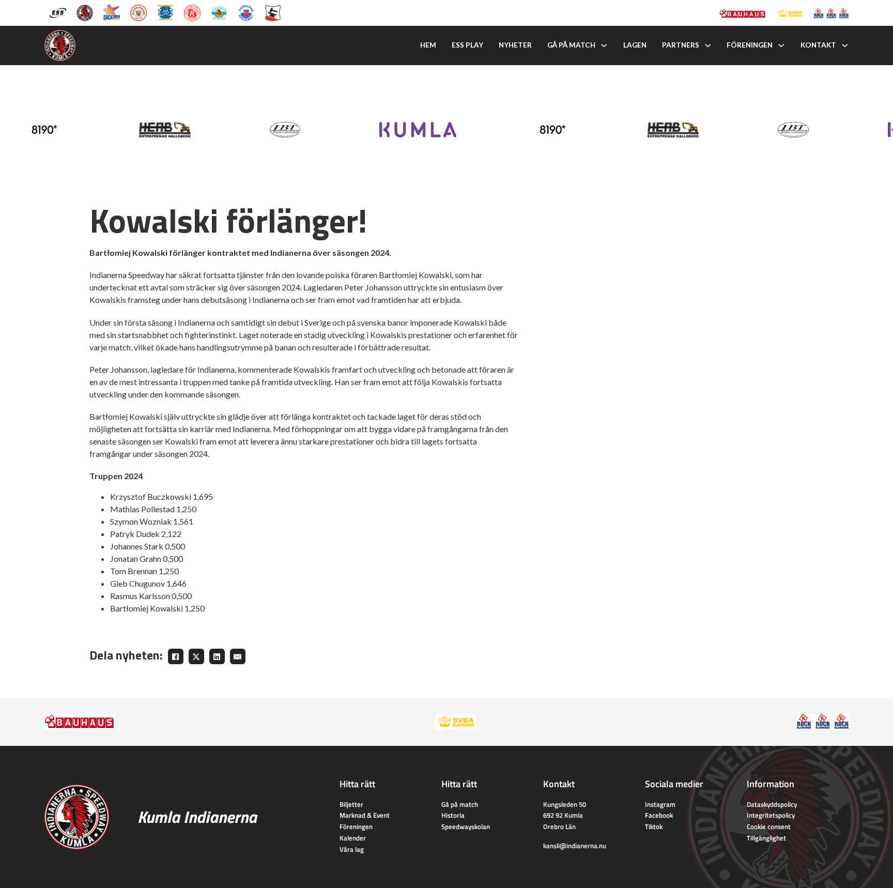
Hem (428, 45)
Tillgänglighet (766, 838)
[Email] (237, 656)
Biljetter (351, 804)
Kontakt (818, 45)
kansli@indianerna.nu (574, 845)
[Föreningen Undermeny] (781, 45)
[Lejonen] (138, 12)
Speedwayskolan (465, 826)
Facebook (659, 815)
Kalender (353, 838)
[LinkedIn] (217, 656)
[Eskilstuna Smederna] (273, 12)
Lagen (634, 45)
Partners (680, 45)
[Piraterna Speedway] (165, 12)
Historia (453, 815)
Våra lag (352, 849)
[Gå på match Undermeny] (604, 45)
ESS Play (467, 45)
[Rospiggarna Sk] (192, 12)
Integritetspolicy (771, 815)
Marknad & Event (365, 815)
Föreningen (750, 45)
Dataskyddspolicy (772, 804)
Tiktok (654, 826)
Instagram (660, 804)
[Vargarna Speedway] (246, 12)
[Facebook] (175, 656)
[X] (196, 656)
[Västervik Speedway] (219, 12)
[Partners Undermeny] (708, 45)
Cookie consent (769, 826)
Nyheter (515, 45)
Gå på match (571, 45)
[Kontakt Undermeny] (845, 45)
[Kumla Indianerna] (84, 12)
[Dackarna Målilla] (111, 12)
